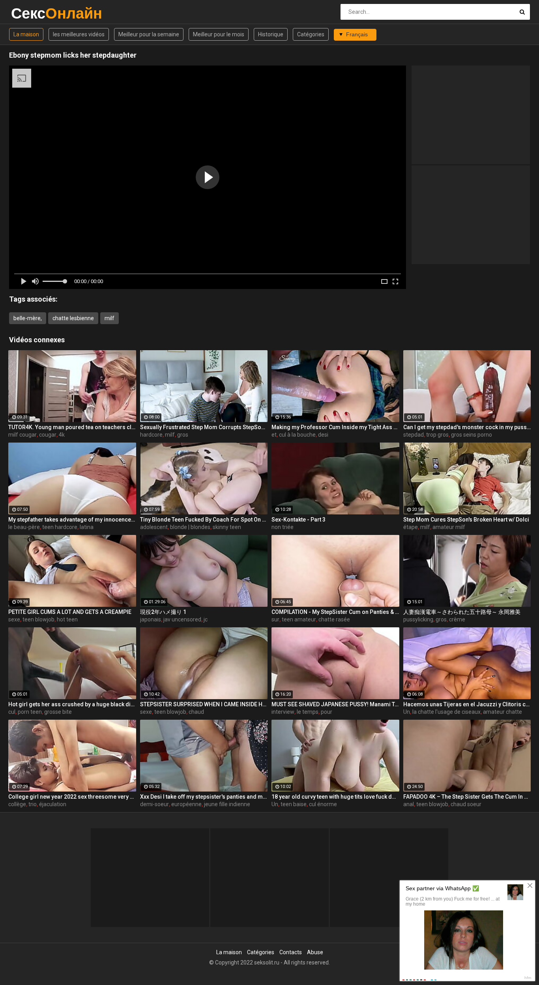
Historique (270, 34)
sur (275, 619)
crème (457, 619)
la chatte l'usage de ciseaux (446, 712)
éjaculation (52, 804)
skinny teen (227, 527)
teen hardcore (59, 527)
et (274, 435)
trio (32, 804)
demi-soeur (154, 804)
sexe (14, 619)
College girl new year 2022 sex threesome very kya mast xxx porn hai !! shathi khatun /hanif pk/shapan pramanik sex (72, 797)
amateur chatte (502, 712)
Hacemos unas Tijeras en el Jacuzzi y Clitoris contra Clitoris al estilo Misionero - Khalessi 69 (467, 704)
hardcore (151, 435)
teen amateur (299, 619)
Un (406, 712)
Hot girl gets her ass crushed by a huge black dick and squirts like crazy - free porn (72, 704)
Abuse (315, 952)
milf (109, 318)
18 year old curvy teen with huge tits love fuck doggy (335, 797)
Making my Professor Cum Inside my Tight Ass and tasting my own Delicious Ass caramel (335, 427)
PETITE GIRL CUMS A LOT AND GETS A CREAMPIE (69, 612)
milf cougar (22, 435)
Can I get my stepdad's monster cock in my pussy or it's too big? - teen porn (467, 427)
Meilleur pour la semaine (148, 34)
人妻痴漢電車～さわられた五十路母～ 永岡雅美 (461, 612)
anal (408, 804)
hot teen (67, 619)
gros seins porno (471, 435)
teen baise (294, 804)
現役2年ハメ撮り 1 (163, 612)
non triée (282, 527)
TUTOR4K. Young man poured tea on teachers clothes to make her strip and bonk (72, 427)
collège (17, 804)
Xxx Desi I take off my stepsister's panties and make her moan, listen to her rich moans (204, 797)
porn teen (30, 712)
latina (87, 527)
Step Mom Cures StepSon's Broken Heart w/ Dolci (466, 519)
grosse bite (58, 712)
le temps (307, 712)
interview (282, 712)
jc (206, 619)
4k (62, 435)
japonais (150, 619)
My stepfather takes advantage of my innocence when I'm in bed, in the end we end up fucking (72, 519)
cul (11, 712)
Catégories (310, 34)
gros (182, 435)
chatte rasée (334, 619)
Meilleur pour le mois (218, 34)
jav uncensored (182, 619)
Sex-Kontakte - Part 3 (298, 519)
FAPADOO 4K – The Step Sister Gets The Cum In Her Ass (467, 797)
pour (326, 712)
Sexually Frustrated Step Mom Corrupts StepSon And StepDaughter (204, 427)
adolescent (154, 527)
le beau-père (24, 527)
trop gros (437, 435)
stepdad (413, 435)
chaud (196, 712)
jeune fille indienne (227, 804)
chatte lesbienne (73, 318)
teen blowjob (38, 619)
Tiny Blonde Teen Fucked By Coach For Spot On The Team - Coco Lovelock (204, 519)
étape (410, 527)
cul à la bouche (297, 435)
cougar (47, 435)
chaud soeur (466, 804)
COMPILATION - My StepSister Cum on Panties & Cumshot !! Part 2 (335, 612)
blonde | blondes (190, 527)
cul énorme (323, 804)
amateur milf (448, 527)
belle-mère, (27, 318)
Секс (31, 13)
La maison (26, 34)
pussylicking (418, 619)
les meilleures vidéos (79, 34)
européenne (186, 804)
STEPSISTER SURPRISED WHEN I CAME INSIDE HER (204, 704)
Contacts (290, 952)
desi (323, 435)
